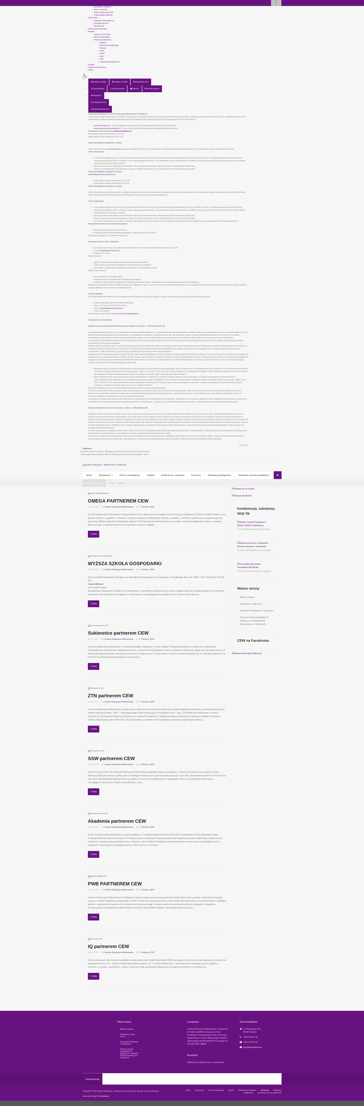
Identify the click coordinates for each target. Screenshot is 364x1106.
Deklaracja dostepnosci (100, 109)
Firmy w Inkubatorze (130, 475)
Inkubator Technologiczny (104, 21)
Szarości (135, 89)
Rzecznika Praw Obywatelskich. (126, 314)
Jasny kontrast (98, 89)
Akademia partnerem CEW (117, 821)
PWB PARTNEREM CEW (115, 883)
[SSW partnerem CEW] (96, 751)
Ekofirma (103, 43)
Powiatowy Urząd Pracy (251, 604)
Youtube (278, 3)
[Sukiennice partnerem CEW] (98, 625)
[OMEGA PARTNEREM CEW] (98, 493)
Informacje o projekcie (102, 7)
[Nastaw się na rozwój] (243, 488)
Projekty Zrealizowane (102, 40)
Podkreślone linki (99, 102)
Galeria (150, 475)
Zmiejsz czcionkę (99, 82)
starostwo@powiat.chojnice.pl (111, 308)
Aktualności (105, 475)
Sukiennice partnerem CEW (118, 633)
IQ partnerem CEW (108, 946)
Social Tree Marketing (100, 1096)
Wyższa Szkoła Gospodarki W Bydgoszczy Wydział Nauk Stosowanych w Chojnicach (254, 620)
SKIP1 (102, 56)
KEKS (102, 51)
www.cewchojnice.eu (102, 126)
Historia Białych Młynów (103, 15)
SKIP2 (102, 54)
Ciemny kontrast (117, 89)
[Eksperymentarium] (242, 495)
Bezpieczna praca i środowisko (251, 546)
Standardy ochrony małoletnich (253, 475)
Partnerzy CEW (147, 507)
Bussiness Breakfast (102, 37)
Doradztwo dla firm (101, 23)
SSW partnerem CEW (111, 758)
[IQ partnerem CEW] (95, 938)
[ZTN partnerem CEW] (96, 688)
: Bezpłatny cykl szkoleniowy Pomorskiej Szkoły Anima (115, 451)
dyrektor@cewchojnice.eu (110, 251)
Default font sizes (141, 82)
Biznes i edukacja (101, 10)
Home (89, 475)
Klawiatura (97, 95)
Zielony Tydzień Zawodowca (250, 525)
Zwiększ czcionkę (121, 82)
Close (243, 445)
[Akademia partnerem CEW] (97, 813)
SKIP (102, 59)
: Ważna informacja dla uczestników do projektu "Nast (114, 454)
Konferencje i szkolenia (172, 475)
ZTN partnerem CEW (110, 695)
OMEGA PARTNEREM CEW (118, 500)
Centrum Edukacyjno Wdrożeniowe (118, 507)
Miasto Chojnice (247, 597)
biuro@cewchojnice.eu (252, 1047)
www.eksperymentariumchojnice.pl (107, 128)
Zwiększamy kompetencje (110, 62)
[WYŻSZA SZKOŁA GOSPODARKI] (100, 556)
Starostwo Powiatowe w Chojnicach (256, 610)
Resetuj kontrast (152, 89)
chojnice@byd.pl (95, 584)
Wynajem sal (99, 26)
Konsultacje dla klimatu (247, 567)
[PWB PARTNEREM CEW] (97, 876)
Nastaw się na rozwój (102, 34)
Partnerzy (196, 475)
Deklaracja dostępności (219, 475)
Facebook (273, 3)
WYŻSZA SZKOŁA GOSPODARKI (125, 563)
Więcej (203, 1044)
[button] (165, 76)
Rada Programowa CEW (103, 12)
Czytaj (94, 534)
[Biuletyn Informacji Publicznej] (246, 653)
